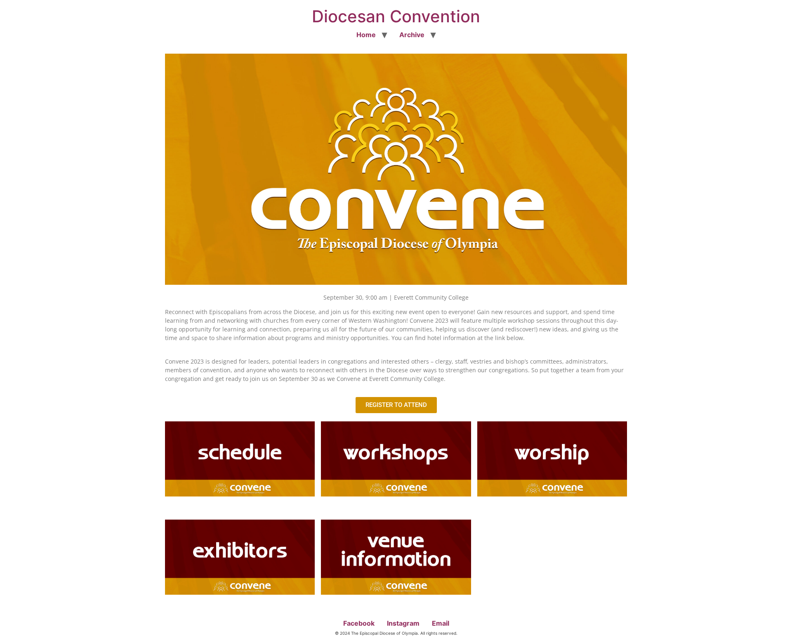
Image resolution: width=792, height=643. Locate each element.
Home (366, 35)
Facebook (359, 623)
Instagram (403, 623)
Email (440, 623)
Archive (411, 35)
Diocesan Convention (396, 16)
